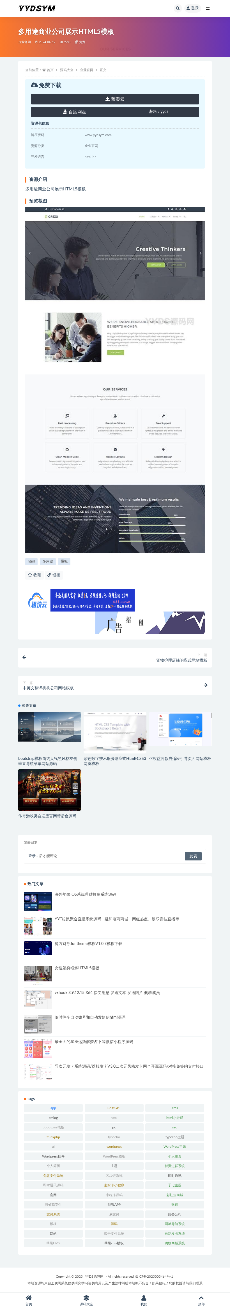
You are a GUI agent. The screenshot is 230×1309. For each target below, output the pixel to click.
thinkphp (53, 1137)
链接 (55, 575)
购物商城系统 (175, 1243)
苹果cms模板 (114, 1243)
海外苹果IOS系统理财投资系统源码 (85, 895)
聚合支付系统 (114, 1233)
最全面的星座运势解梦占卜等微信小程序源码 (94, 1042)
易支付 (114, 1214)
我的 (144, 1304)
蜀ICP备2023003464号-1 (154, 1276)
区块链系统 (114, 1175)
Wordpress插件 (53, 1156)
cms (175, 1108)
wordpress (114, 1146)
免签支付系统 (53, 1175)
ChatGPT (114, 1108)
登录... (33, 856)
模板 (64, 561)
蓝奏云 (117, 99)
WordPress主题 (175, 1146)
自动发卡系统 (175, 1233)
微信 (174, 1204)
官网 (53, 1195)
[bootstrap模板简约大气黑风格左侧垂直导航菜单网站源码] (49, 727)
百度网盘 (76, 112)
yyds (158, 112)
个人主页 (174, 1156)
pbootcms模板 (53, 1127)
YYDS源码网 (94, 1276)
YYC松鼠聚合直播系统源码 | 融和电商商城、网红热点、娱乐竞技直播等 (117, 919)
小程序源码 (114, 1195)
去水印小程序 (114, 1185)
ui (53, 1146)
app (53, 1108)
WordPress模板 (114, 1156)
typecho (114, 1137)
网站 (53, 1233)
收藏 (36, 575)
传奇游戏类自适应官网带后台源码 (47, 816)
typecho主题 (174, 1137)
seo (174, 1127)
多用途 (47, 561)
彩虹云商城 (174, 1195)
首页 (50, 70)
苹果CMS (53, 1243)
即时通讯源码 (53, 1185)
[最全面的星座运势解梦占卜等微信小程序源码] (38, 1049)
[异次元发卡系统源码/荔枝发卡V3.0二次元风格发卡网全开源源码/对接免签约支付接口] (38, 1072)
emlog (53, 1117)
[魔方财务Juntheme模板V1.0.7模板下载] (38, 948)
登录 (195, 8)
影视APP (114, 1204)
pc (114, 1127)
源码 (114, 1224)
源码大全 (66, 70)
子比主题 (174, 1185)
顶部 (201, 1304)
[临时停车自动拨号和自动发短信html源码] (38, 1030)
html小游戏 (174, 1117)
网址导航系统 (175, 1224)
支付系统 (53, 1214)
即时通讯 (174, 1175)
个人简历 (53, 1166)
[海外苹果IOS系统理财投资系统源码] (38, 907)
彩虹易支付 (53, 1204)
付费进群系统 (175, 1166)
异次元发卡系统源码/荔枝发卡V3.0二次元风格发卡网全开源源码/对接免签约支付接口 (129, 1066)
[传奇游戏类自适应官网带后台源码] (49, 792)
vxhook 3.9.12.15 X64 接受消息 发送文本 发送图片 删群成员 (107, 993)
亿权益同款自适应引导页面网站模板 (180, 759)
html (31, 561)
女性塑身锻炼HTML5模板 (77, 968)
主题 (114, 1166)
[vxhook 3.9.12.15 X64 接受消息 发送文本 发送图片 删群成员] (38, 1000)
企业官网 (24, 42)
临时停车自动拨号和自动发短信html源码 (90, 1017)
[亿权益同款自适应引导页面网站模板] (180, 729)
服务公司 (174, 1214)
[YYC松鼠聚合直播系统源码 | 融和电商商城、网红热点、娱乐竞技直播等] (38, 927)
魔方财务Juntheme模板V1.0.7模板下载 (88, 944)
